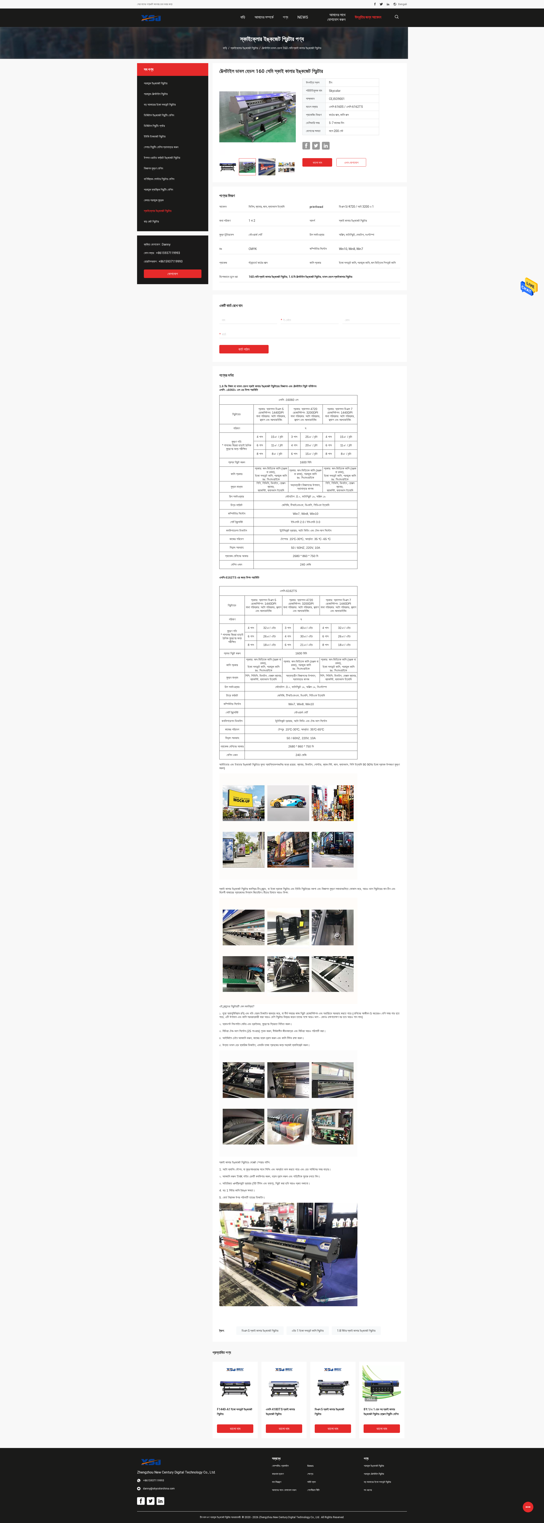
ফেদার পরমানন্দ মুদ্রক (154, 200)
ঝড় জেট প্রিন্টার (151, 221)
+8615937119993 (168, 253)
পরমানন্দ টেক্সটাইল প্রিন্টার (156, 94)
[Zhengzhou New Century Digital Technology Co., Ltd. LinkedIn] (388, 4)
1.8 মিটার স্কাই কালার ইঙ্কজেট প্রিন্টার (356, 1330)
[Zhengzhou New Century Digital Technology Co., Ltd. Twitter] (381, 4)
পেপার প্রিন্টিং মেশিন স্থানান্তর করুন (161, 147)
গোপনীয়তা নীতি (313, 1490)
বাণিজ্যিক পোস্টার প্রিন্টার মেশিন (159, 179)
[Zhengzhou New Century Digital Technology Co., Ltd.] (151, 18)
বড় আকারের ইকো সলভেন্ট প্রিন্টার (160, 104)
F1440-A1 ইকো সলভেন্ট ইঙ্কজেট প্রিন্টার (234, 1412)
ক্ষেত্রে (310, 1473)
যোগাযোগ (172, 274)
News (310, 1465)
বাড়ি (225, 48)
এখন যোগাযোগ (351, 162)
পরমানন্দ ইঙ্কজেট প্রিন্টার (155, 83)
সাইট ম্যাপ (311, 1481)
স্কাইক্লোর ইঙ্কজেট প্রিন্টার (244, 48)
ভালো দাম (317, 162)
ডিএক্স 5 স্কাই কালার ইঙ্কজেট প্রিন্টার (260, 1330)
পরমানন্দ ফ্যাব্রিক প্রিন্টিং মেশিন (158, 189)
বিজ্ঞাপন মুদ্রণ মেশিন (153, 168)
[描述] (396, 17)
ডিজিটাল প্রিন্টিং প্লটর (154, 126)
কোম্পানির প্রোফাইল (280, 1465)
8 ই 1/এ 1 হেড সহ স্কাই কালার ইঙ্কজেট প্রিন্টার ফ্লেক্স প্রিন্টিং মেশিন (381, 1412)
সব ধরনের (368, 1490)
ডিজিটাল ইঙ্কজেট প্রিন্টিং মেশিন (159, 115)
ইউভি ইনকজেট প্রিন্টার (155, 136)
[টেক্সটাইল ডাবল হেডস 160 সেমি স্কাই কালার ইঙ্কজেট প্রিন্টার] (257, 116)
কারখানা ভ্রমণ (278, 1473)
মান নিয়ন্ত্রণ (276, 1481)
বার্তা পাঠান (243, 349)
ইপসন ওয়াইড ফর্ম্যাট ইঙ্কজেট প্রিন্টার (162, 157)
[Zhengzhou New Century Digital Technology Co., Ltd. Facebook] (375, 4)
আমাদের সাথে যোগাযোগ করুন (284, 1490)
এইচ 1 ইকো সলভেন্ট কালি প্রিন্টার (308, 1330)
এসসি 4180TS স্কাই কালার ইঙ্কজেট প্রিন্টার (280, 1412)
